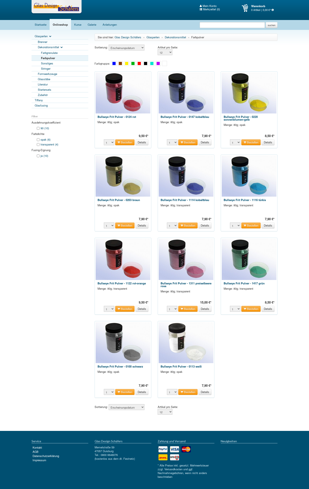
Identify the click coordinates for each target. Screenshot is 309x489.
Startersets (44, 90)
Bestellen (126, 142)
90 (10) (45, 128)
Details (142, 142)
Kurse (77, 25)
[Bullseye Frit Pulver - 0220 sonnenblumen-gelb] (249, 93)
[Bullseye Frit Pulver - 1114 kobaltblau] (186, 176)
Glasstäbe (44, 79)
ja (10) (44, 156)
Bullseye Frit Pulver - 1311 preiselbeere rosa (186, 284)
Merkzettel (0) (211, 9)
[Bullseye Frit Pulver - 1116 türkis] (249, 176)
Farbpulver (48, 58)
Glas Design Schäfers (57, 7)
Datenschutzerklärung (46, 456)
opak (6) (45, 139)
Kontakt (37, 447)
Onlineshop (60, 25)
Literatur (43, 84)
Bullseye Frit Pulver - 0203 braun (119, 200)
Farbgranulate (49, 53)
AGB (35, 452)
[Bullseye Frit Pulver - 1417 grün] (249, 259)
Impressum (39, 460)
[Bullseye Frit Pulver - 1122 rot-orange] (123, 259)
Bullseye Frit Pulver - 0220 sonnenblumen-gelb (241, 118)
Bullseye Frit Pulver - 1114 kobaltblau (185, 200)
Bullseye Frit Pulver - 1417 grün (244, 283)
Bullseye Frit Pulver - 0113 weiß (181, 366)
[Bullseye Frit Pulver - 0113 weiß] (186, 342)
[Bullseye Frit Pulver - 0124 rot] (123, 93)
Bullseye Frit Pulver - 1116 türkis (245, 200)
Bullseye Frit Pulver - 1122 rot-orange (122, 283)
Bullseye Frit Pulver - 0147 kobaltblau (185, 117)
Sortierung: (101, 47)
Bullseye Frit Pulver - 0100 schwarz (120, 366)
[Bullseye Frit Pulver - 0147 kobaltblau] (186, 93)
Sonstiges (47, 63)
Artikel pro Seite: (168, 47)
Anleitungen (110, 25)
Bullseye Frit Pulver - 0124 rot (117, 117)
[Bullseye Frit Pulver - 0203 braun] (123, 176)
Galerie (92, 25)
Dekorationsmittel (49, 47)
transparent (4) (49, 144)
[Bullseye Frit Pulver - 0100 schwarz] (123, 342)
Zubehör (43, 95)
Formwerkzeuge (47, 74)
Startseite (40, 25)
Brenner (42, 42)
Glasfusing (41, 105)
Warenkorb (246, 8)
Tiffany (39, 100)
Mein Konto (209, 6)
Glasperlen (42, 36)
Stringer (45, 69)
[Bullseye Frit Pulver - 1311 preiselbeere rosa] (186, 259)
